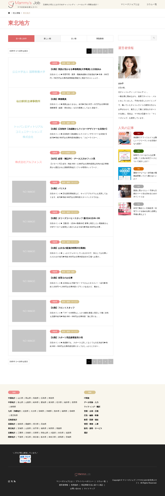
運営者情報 (63, 485)
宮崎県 (41, 411)
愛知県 (43, 402)
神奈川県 (52, 437)
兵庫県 (36, 433)
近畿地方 (11, 433)
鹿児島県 (14, 415)
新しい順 (47, 39)
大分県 (33, 411)
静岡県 (13, 407)
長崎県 (72, 411)
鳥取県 (51, 398)
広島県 (43, 398)
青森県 (59, 428)
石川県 (59, 402)
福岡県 (64, 411)
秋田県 (51, 428)
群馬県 (61, 437)
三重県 (20, 433)
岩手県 (36, 428)
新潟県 (51, 402)
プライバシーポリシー (85, 481)
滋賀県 (68, 433)
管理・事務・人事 (91, 424)
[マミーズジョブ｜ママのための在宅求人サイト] (83, 475)
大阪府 (53, 433)
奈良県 (61, 433)
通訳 (86, 433)
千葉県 (20, 437)
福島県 (43, 428)
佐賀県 (25, 411)
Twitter (12, 481)
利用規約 (74, 485)
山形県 (28, 428)
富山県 (20, 402)
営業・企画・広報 (91, 411)
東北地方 (11, 428)
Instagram (9, 481)
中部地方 (11, 402)
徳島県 (20, 424)
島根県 (36, 398)
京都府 (28, 433)
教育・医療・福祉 (91, 420)
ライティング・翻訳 (92, 407)
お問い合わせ (75, 488)
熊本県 (56, 411)
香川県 (36, 424)
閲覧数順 (100, 39)
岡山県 (28, 398)
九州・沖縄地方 (14, 411)
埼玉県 (28, 437)
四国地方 (11, 424)
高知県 (43, 424)
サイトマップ (89, 488)
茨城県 (68, 437)
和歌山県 (44, 433)
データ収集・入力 (91, 402)
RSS (15, 481)
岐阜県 (36, 402)
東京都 (36, 437)
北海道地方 (12, 420)
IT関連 (86, 398)
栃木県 (43, 437)
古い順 (73, 39)
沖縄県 (49, 411)
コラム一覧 (152, 4)
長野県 (74, 402)
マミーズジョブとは (130, 4)
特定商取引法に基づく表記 (92, 485)
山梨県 (28, 402)
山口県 (20, 398)
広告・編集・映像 (91, 415)
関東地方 (11, 437)
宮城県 (20, 428)
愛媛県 (28, 424)
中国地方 (11, 398)
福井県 (66, 402)
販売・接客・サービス (93, 428)
